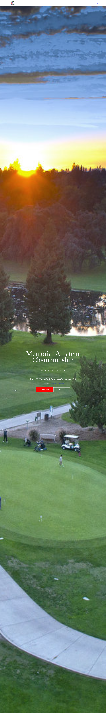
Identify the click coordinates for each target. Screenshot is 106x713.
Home (67, 3)
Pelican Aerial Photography (57, 383)
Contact (87, 3)
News (81, 3)
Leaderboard (44, 389)
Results (61, 389)
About (73, 3)
